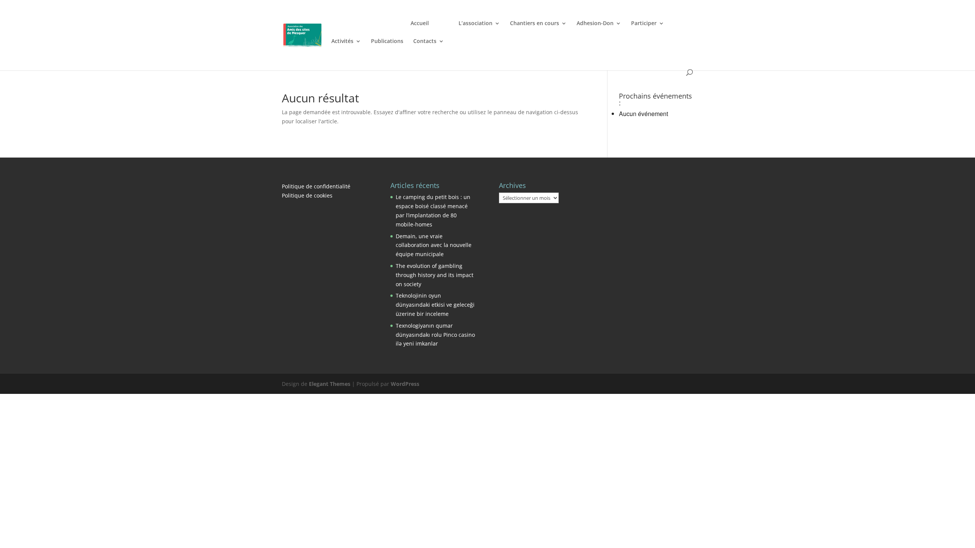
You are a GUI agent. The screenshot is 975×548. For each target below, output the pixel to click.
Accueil (420, 24)
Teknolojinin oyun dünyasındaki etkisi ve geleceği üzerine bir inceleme (435, 304)
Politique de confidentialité (316, 186)
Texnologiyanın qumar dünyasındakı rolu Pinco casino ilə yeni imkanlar (435, 334)
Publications (387, 41)
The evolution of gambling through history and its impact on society (434, 275)
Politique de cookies (307, 195)
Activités (342, 41)
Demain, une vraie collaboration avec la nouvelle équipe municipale (434, 245)
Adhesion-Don (595, 24)
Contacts (424, 41)
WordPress (405, 383)
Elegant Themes (329, 383)
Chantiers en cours (534, 24)
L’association (475, 24)
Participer (644, 24)
